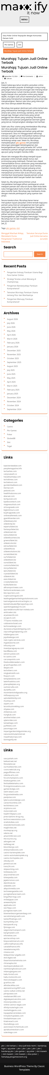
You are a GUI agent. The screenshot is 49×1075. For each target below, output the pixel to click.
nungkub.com (10, 714)
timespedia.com (10, 877)
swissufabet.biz (10, 535)
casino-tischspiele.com (13, 858)
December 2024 (14, 397)
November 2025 (14, 354)
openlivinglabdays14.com (15, 607)
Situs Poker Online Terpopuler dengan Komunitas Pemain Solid (22, 36)
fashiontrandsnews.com (14, 590)
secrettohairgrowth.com (14, 916)
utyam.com (8, 703)
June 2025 (11, 374)
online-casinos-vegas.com (15, 1004)
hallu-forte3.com (11, 974)
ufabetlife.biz (9, 548)
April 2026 (11, 335)
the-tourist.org (10, 838)
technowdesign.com (12, 626)
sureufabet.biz (10, 562)
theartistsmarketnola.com (15, 960)
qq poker (11, 1048)
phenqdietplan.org (12, 684)
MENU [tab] (24, 19)
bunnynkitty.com (11, 921)
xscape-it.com (9, 618)
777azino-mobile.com (13, 620)
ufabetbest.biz (10, 559)
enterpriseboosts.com (13, 849)
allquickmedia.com (12, 888)
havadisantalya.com (12, 476)
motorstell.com (10, 811)
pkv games (21, 142)
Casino (10, 426)
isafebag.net (9, 844)
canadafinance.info (12, 946)
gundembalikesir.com (13, 485)
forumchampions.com (13, 778)
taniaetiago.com (11, 723)
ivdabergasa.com (11, 634)
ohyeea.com (9, 709)
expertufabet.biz (11, 526)
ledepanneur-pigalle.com (14, 955)
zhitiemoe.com (10, 712)
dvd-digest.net (10, 957)
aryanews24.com (11, 615)
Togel (9, 446)
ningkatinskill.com (11, 673)
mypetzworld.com (11, 642)
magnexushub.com (12, 504)
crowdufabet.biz (11, 582)
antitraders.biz (10, 612)
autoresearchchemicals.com (16, 1027)
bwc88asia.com (10, 651)
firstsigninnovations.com (14, 786)
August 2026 (12, 319)
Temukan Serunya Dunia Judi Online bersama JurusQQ (37, 236)
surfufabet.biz (10, 557)
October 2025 (13, 358)
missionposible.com (12, 1002)
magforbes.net (10, 827)
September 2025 (14, 362)
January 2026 (12, 346)
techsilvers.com (10, 670)
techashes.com (10, 471)
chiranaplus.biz (10, 963)
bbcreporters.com (11, 593)
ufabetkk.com (10, 885)
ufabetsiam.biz (10, 532)
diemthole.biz (9, 883)
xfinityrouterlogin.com (13, 1007)
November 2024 (14, 401)
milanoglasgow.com (12, 971)
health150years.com (12, 814)
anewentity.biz (10, 902)
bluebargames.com (12, 780)
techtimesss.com (11, 805)
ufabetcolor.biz (10, 543)
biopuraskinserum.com (14, 941)
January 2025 (12, 393)
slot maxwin (41, 1051)
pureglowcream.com (13, 910)
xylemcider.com (10, 720)
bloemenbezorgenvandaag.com (17, 913)
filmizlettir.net (9, 764)
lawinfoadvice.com (12, 681)
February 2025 (13, 389)
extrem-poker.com (11, 654)
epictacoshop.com (11, 938)
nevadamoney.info (12, 949)
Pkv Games (8, 44)
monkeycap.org (10, 830)
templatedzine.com (12, 678)
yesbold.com (9, 490)
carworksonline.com (12, 802)
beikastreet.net (10, 761)
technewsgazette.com (13, 891)
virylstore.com (10, 808)
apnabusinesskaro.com (14, 1029)
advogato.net (9, 841)
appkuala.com (10, 905)
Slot (19, 44)
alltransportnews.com (13, 587)
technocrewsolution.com (14, 819)
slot (18, 228)
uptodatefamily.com (12, 698)
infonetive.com (10, 935)
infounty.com (9, 645)
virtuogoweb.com (11, 507)
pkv (2, 1045)
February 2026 (13, 342)
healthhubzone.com (12, 493)
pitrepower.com (10, 993)
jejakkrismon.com (11, 880)
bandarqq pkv (7, 1051)
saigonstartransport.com (14, 930)
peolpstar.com (10, 797)
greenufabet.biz (10, 540)
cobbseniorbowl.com (13, 623)
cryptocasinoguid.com (13, 595)
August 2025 (12, 366)
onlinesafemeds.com (13, 515)
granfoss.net (9, 982)
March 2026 (12, 339)
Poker (9, 434)
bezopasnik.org (10, 924)
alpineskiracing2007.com (14, 988)
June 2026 (11, 327)
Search (10, 247)
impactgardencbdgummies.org (17, 731)
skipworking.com (11, 869)
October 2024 (13, 405)
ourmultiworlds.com (12, 767)
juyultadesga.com (11, 637)
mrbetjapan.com (11, 899)
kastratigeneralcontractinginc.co (18, 601)
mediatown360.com (12, 996)
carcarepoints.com (12, 659)
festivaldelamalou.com (13, 783)
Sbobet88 (11, 438)
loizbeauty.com (10, 872)
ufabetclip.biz (9, 524)
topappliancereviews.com (15, 1013)
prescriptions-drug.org (13, 816)
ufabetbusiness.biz (12, 537)
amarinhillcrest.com (12, 836)
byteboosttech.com (12, 501)
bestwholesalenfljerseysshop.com (18, 604)
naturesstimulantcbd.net (14, 734)
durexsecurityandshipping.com (17, 629)
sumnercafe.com (11, 687)
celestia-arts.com (11, 775)
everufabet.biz (10, 579)
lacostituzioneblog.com (14, 706)
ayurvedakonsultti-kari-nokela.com (19, 609)
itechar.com (9, 488)
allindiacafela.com (11, 985)
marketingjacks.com (12, 1010)
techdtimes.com (11, 479)
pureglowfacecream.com (14, 894)
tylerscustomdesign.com (14, 800)
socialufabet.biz (10, 554)
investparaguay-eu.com (14, 648)
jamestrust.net (10, 863)
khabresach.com (11, 1021)
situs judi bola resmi (27, 1045)
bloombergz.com (11, 847)
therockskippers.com (13, 980)
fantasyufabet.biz (11, 529)
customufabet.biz (11, 565)
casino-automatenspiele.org (16, 855)
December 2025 (14, 350)
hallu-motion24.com (12, 977)
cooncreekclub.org (12, 769)
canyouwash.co (10, 474)
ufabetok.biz (9, 576)
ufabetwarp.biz (10, 521)
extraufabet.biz (10, 546)
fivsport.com (9, 676)
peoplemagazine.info (13, 468)
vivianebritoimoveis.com (14, 825)
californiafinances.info (13, 944)
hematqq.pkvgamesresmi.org (14, 1057)
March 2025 (12, 386)
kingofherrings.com (12, 897)
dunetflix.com (9, 690)
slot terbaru (11, 1045)
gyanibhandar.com (12, 518)
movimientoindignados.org (15, 692)
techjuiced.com (10, 499)
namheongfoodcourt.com (15, 968)
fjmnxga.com (9, 927)
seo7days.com (10, 908)
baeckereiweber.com (12, 465)
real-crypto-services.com (14, 640)
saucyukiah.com (11, 758)
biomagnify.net (10, 739)
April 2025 (11, 382)
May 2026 (11, 331)
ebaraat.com (9, 496)
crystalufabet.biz (11, 573)
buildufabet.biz (10, 584)
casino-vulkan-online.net (14, 991)
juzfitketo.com (10, 725)
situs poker (32, 1054)
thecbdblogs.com (11, 1024)
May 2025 (11, 378)
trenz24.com (9, 866)
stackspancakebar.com (13, 966)
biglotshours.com (11, 510)
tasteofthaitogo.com (12, 919)
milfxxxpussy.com (11, 695)
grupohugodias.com (12, 665)
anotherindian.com (12, 717)
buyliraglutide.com (12, 512)
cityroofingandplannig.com (15, 631)
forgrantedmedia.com (13, 794)
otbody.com (9, 861)
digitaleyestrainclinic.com (15, 999)
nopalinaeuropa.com (13, 737)
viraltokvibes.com (11, 822)
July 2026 (11, 323)
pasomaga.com (10, 728)
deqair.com (8, 667)
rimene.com (9, 952)
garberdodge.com (11, 789)
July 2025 (11, 370)
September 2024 (14, 409)
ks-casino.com (10, 656)
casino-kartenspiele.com (14, 852)
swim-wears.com (11, 791)
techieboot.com (10, 482)
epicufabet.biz (10, 571)
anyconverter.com (11, 874)
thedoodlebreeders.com (14, 662)
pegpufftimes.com (11, 772)
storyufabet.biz (10, 568)
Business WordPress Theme (19, 1066)
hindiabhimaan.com (12, 1018)
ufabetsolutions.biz (12, 551)
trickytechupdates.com (13, 1015)
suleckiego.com (10, 1032)
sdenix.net (8, 833)
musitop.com (9, 701)
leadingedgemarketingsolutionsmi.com (21, 598)
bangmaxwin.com (11, 932)
